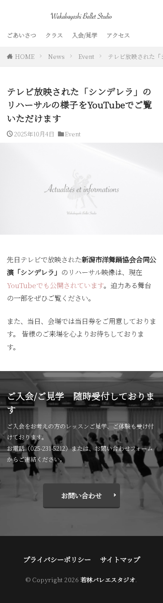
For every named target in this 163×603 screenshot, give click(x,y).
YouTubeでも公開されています (55, 285)
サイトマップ (120, 559)
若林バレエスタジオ (108, 579)
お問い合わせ (81, 495)
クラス (54, 35)
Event (86, 56)
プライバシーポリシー (57, 559)
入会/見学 (84, 35)
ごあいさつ (21, 35)
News (56, 56)
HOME (24, 56)
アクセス (118, 35)
